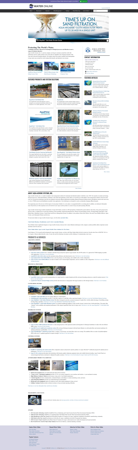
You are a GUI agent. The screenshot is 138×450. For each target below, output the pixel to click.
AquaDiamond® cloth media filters (39, 298)
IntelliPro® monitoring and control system (41, 349)
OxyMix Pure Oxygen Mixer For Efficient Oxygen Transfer (68, 178)
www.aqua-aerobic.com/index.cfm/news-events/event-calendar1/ (75, 400)
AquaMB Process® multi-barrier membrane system (43, 328)
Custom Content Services (96, 432)
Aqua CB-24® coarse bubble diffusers (40, 259)
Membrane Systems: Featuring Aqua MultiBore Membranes (41, 178)
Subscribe (108, 8)
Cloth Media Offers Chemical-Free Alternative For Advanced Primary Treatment (100, 122)
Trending (67, 10)
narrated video (64, 218)
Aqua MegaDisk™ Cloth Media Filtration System (68, 152)
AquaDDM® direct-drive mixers (39, 256)
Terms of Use (67, 448)
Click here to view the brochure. (55, 329)
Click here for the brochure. (43, 326)
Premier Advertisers (74, 432)
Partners (51, 434)
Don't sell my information (91, 448)
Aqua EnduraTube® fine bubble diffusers (41, 258)
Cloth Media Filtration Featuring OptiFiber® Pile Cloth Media (41, 152)
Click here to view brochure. (100, 280)
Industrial (47, 10)
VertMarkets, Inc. (53, 448)
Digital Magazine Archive (34, 444)
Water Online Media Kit (75, 431)
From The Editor (32, 429)
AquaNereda (60, 99)
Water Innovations (33, 442)
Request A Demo (73, 429)
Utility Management (57, 10)
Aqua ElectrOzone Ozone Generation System (68, 126)
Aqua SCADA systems (36, 353)
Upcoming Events (32, 445)
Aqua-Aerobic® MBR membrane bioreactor (42, 324)
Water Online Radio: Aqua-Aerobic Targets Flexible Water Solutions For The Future (48, 229)
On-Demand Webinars (33, 439)
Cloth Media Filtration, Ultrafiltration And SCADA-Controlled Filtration (46, 222)
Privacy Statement (73, 448)
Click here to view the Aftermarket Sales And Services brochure (42, 386)
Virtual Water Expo (76, 10)
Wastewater (39, 10)
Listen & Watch (86, 10)
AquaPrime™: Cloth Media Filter (37, 126)
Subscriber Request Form (82, 448)
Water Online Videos (33, 440)
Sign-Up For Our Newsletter (55, 432)
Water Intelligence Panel (96, 429)
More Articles (107, 171)
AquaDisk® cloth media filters (38, 296)
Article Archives (32, 434)
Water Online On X (54, 429)
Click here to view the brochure (47, 254)
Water (31, 10)
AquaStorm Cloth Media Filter (36, 99)
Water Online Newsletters (34, 431)
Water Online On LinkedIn (55, 431)
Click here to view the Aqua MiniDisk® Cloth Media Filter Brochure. (59, 301)
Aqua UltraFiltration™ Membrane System (41, 331)
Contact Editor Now (95, 434)
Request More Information (92, 71)
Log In (103, 8)
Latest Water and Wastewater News (36, 432)
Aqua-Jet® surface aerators (37, 252)
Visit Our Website (90, 73)
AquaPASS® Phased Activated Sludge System (42, 280)
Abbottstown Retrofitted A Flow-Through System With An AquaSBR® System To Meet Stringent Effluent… (100, 153)
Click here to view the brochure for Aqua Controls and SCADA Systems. (81, 355)
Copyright (43, 448)
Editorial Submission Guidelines (97, 431)
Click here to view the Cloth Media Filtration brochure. (94, 298)
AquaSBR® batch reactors (37, 277)
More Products (78, 188)
